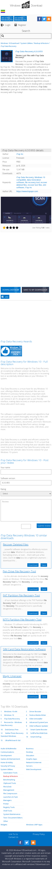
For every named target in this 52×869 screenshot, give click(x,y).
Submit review (44, 525)
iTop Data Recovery (8, 46)
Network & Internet (33, 762)
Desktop (29, 752)
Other (5, 821)
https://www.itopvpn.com (27, 191)
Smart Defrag (35, 737)
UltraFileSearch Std (12, 740)
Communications (7, 752)
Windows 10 (9, 715)
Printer (6, 804)
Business (30, 748)
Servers (29, 766)
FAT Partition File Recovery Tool (21, 595)
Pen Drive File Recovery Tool (19, 571)
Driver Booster (35, 711)
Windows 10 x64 (10, 711)
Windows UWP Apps (34, 824)
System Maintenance (11, 814)
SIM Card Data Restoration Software (24, 649)
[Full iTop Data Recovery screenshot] (26, 210)
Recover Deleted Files (15, 544)
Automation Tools (10, 773)
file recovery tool (32, 182)
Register (22, 24)
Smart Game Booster (38, 729)
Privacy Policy (39, 834)
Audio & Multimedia (8, 748)
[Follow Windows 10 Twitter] (44, 18)
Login (7, 24)
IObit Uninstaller (35, 718)
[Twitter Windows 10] (26, 842)
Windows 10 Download (10, 43)
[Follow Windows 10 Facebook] (39, 18)
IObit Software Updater (38, 726)
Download (32, 565)
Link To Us (13, 834)
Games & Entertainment (10, 759)
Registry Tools (9, 807)
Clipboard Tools (9, 783)
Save (44, 565)
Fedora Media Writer (37, 715)
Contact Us (13, 837)
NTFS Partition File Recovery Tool (22, 619)
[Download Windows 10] (26, 4)
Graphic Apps (31, 759)
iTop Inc (28, 187)
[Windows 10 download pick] (11, 351)
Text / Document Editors (13, 817)
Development (6, 755)
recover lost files (35, 185)
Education (30, 755)
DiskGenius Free (11, 729)
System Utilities (27, 43)
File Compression (10, 793)
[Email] (33, 842)
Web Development (33, 769)
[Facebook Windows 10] (20, 842)
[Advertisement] (26, 121)
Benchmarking (9, 779)
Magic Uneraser (12, 676)
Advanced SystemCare (38, 722)
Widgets (4, 824)
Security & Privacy (8, 766)
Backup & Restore (41, 43)
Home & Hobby (7, 762)
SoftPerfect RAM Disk (38, 733)
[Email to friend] (48, 18)
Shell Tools (7, 810)
